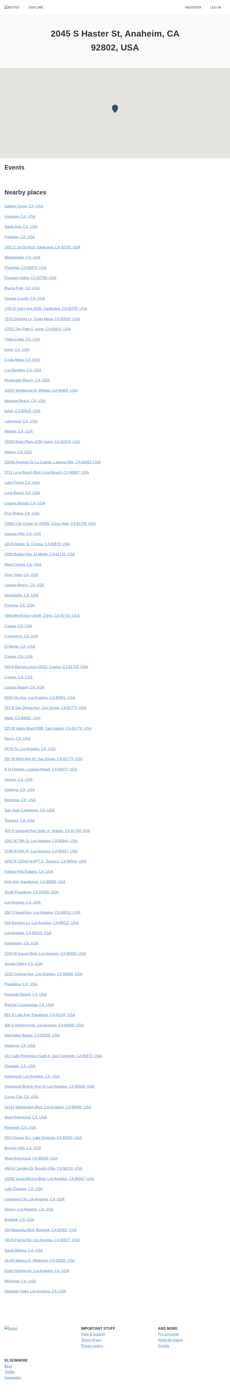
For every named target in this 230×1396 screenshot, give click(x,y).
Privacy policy (92, 1346)
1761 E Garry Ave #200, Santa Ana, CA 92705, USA (45, 308)
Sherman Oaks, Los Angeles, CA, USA (35, 1291)
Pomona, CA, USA (19, 605)
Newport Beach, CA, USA (25, 401)
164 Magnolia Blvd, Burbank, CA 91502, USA (40, 1230)
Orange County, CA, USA (24, 298)
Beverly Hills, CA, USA (22, 1148)
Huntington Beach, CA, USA (27, 380)
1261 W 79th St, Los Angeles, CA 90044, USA (41, 841)
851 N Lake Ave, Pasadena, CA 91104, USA (39, 1015)
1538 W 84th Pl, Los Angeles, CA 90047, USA (41, 851)
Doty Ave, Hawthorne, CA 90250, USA (34, 882)
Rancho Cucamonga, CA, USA (29, 1005)
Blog (8, 1366)
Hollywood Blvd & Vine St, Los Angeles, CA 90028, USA (49, 1086)
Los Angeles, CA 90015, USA (27, 933)
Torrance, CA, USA (19, 820)
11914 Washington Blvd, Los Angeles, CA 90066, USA (47, 1107)
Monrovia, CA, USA (20, 800)
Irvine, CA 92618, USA (22, 411)
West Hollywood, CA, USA (25, 1117)
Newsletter (13, 1378)
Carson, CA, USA (18, 677)
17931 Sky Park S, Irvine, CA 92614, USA (37, 329)
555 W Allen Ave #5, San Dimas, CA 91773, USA (43, 759)
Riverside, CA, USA (20, 1128)
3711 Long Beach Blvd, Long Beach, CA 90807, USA (46, 472)
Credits (163, 1346)
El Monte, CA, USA (19, 646)
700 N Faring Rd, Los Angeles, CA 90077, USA (42, 1240)
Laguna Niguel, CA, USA (24, 687)
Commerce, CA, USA (21, 636)
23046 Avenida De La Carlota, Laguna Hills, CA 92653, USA (52, 462)
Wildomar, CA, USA (20, 1281)
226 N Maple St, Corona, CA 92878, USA (37, 544)
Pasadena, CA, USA (20, 984)
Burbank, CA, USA (19, 1220)
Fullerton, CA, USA (19, 237)
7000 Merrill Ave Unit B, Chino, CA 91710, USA (42, 616)
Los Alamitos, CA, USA (22, 370)
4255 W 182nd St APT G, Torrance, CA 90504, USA (45, 861)
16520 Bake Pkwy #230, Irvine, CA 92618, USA (42, 442)
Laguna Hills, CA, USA (22, 534)
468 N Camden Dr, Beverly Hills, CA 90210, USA (43, 1168)
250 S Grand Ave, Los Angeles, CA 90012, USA (42, 912)
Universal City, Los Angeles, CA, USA (34, 1199)
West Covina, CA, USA (22, 564)
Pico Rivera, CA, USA (22, 513)
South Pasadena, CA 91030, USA (31, 892)
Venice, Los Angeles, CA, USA (28, 1209)
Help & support (93, 1334)
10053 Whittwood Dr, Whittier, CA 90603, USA (41, 390)
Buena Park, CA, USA (22, 288)
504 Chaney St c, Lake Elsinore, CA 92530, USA (43, 1138)
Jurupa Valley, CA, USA (23, 964)
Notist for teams (170, 1340)
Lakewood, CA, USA (21, 421)
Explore (36, 7)
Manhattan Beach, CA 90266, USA (32, 1035)
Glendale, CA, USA (19, 1066)
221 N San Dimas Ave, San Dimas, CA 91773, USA (45, 708)
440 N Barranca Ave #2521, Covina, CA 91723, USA (46, 667)
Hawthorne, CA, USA (21, 943)
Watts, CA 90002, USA (22, 718)
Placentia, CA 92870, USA (25, 268)
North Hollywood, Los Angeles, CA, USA (36, 1271)
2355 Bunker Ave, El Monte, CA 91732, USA (39, 554)
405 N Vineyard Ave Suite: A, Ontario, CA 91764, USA (47, 831)
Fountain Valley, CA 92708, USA (30, 278)
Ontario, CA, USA (18, 780)
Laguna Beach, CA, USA (24, 585)
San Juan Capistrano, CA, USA (29, 810)
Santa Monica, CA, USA (23, 1250)
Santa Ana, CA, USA (21, 227)
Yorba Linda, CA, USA (22, 339)
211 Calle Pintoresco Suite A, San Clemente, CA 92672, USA (53, 1056)
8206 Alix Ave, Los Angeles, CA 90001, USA (39, 698)
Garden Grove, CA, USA (23, 206)
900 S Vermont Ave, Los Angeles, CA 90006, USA (44, 1025)
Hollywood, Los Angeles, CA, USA (32, 1076)
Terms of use (91, 1340)
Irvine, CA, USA (17, 350)
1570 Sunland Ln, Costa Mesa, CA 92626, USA (42, 319)
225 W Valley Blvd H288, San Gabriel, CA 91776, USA (47, 728)
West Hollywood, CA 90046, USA (31, 1158)
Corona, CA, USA (18, 656)
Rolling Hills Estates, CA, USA (28, 872)
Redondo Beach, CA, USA (25, 994)
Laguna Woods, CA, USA (24, 503)
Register (193, 7)
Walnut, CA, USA (18, 452)
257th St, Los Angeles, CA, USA (30, 749)
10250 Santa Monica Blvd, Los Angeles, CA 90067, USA (49, 1179)
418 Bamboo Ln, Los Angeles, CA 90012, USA (41, 923)
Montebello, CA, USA (21, 595)
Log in (215, 7)
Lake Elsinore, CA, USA (23, 1189)
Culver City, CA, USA (21, 1097)
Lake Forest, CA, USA (22, 482)
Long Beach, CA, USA (22, 493)
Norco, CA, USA (17, 738)
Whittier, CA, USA (18, 431)
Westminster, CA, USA (22, 257)
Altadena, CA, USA (19, 1046)
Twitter (9, 1372)
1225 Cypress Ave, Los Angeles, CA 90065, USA (43, 974)
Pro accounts (168, 1334)
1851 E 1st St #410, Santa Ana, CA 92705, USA (42, 247)
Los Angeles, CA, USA (22, 902)
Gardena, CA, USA (19, 790)
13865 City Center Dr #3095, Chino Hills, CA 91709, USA (50, 524)
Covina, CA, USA (18, 626)
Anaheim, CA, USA (19, 216)
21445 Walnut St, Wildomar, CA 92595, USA (39, 1260)
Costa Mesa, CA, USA (22, 360)
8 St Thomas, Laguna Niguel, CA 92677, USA (40, 769)
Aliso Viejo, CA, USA (21, 575)
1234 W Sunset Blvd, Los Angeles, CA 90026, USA (45, 954)
